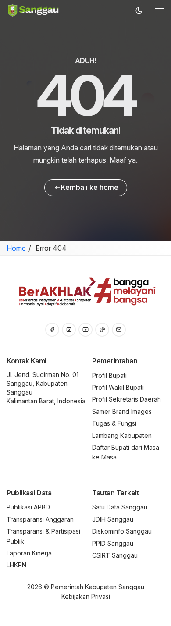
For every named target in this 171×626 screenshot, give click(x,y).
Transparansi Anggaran (40, 519)
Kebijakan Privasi (85, 596)
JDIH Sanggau (112, 519)
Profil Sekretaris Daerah (126, 399)
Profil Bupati (109, 375)
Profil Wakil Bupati (118, 387)
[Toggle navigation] (159, 10)
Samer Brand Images (122, 411)
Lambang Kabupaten (122, 435)
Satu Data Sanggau (119, 507)
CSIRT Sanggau (115, 555)
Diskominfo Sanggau (122, 531)
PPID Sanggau (112, 543)
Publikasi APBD (28, 507)
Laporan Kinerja (29, 553)
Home (16, 248)
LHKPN (16, 565)
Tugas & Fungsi (114, 423)
